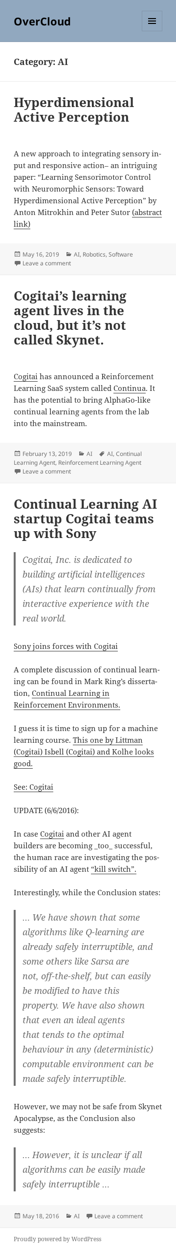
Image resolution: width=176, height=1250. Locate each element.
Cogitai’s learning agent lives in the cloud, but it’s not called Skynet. (70, 317)
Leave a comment (46, 263)
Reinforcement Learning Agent (99, 462)
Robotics (94, 254)
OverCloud (42, 21)
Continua (129, 388)
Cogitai (26, 376)
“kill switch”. (113, 869)
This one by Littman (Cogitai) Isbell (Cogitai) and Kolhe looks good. (84, 751)
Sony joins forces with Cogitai (66, 646)
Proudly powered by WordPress (57, 1239)
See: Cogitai (33, 787)
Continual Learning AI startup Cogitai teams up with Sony (85, 518)
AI (77, 254)
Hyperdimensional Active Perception (74, 109)
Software (121, 254)
